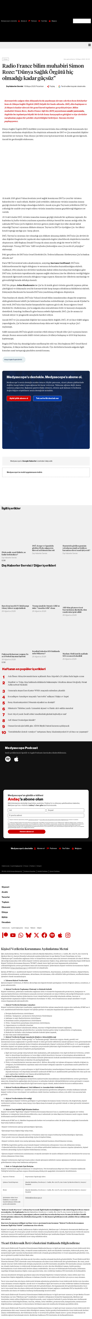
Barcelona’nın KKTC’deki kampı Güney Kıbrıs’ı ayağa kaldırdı (15, 607)
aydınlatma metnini (33, 819)
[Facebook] (44, 935)
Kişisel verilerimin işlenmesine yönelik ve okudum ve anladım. (44, 819)
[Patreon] (5, 935)
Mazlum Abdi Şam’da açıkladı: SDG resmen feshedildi (75, 655)
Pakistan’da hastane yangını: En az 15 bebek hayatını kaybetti (15, 655)
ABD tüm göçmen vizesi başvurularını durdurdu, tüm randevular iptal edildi (75, 610)
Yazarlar (6, 897)
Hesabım (6, 922)
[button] (82, 9)
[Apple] (16, 759)
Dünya (5, 59)
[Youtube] (13, 935)
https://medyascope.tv (19, 968)
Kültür (5, 917)
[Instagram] (68, 935)
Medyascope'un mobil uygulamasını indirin (24, 472)
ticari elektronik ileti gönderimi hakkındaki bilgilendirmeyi (54, 819)
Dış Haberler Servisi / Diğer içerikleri (29, 565)
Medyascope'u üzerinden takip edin (31, 461)
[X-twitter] (36, 935)
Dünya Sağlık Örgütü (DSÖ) (13, 359)
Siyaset (5, 887)
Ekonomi (6, 907)
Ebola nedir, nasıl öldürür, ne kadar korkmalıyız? (14, 553)
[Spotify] (8, 759)
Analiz (5, 892)
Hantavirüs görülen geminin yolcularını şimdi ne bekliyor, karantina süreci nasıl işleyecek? (76, 548)
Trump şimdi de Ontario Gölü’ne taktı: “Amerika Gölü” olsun (46, 607)
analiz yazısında (75, 111)
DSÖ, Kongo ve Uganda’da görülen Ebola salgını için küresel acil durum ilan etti (43, 548)
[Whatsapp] (21, 935)
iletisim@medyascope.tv (33, 1197)
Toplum (5, 902)
